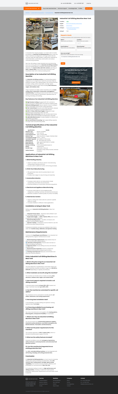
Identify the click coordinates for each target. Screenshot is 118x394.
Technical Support (62, 8)
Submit (62, 63)
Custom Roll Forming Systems (37, 12)
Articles (68, 382)
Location (79, 39)
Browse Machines (57, 380)
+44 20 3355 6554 (67, 3)
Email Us (89, 3)
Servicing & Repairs (43, 384)
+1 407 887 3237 (80, 3)
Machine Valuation (43, 382)
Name (63, 39)
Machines (28, 12)
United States (69, 25)
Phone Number (81, 46)
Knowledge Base (72, 8)
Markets (55, 384)
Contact (69, 386)
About (68, 380)
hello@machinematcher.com (87, 384)
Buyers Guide (56, 386)
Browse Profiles (76, 82)
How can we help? (66, 53)
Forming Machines (49, 12)
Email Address (65, 46)
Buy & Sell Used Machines (49, 8)
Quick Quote (89, 8)
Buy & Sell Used (56, 382)
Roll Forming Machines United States (74, 23)
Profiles (80, 8)
